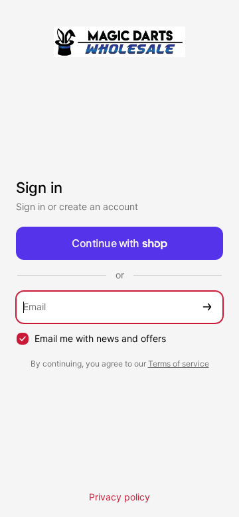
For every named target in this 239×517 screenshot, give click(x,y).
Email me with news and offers (100, 338)
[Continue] (207, 307)
